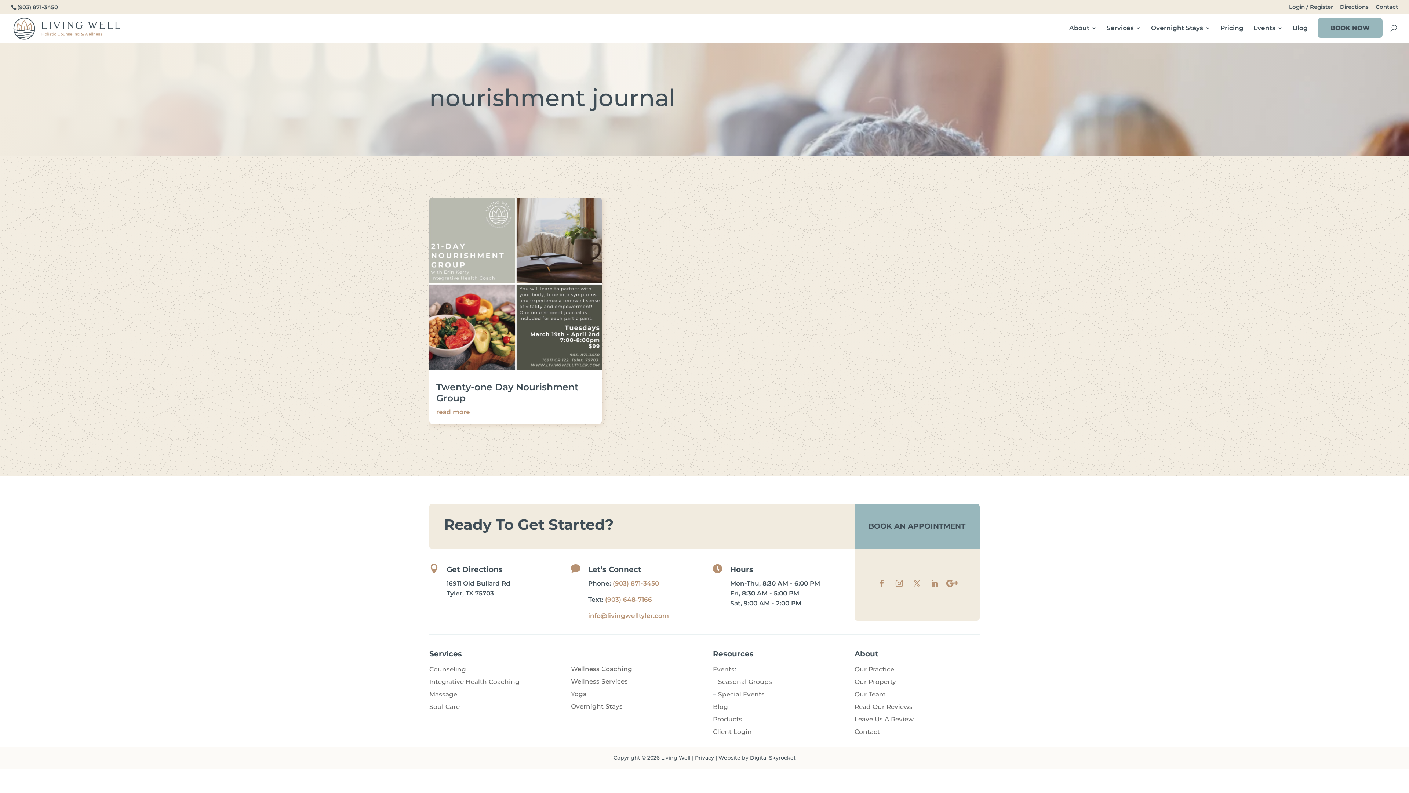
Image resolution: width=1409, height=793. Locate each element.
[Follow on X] (917, 583)
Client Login (732, 731)
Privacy (704, 757)
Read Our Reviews (884, 706)
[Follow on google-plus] (952, 583)
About (1079, 28)
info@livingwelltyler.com (628, 615)
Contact (1387, 7)
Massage (443, 694)
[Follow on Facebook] (881, 583)
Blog (1300, 28)
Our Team (870, 694)
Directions (1354, 7)
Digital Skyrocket (773, 757)
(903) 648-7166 (628, 599)
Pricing (1232, 28)
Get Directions (475, 569)
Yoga (579, 694)
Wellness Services (599, 681)
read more (453, 412)
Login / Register (1311, 7)
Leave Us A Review (884, 719)
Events (1264, 28)
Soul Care (444, 706)
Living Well (676, 757)
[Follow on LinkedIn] (934, 583)
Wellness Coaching (601, 669)
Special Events (741, 694)
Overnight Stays (1177, 28)
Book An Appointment (917, 526)
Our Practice (874, 669)
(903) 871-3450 (636, 583)
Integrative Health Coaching (474, 681)
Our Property (875, 681)
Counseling (447, 669)
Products (727, 719)
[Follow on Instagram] (899, 583)
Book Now (1350, 28)
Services (1120, 28)
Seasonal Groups (745, 681)
